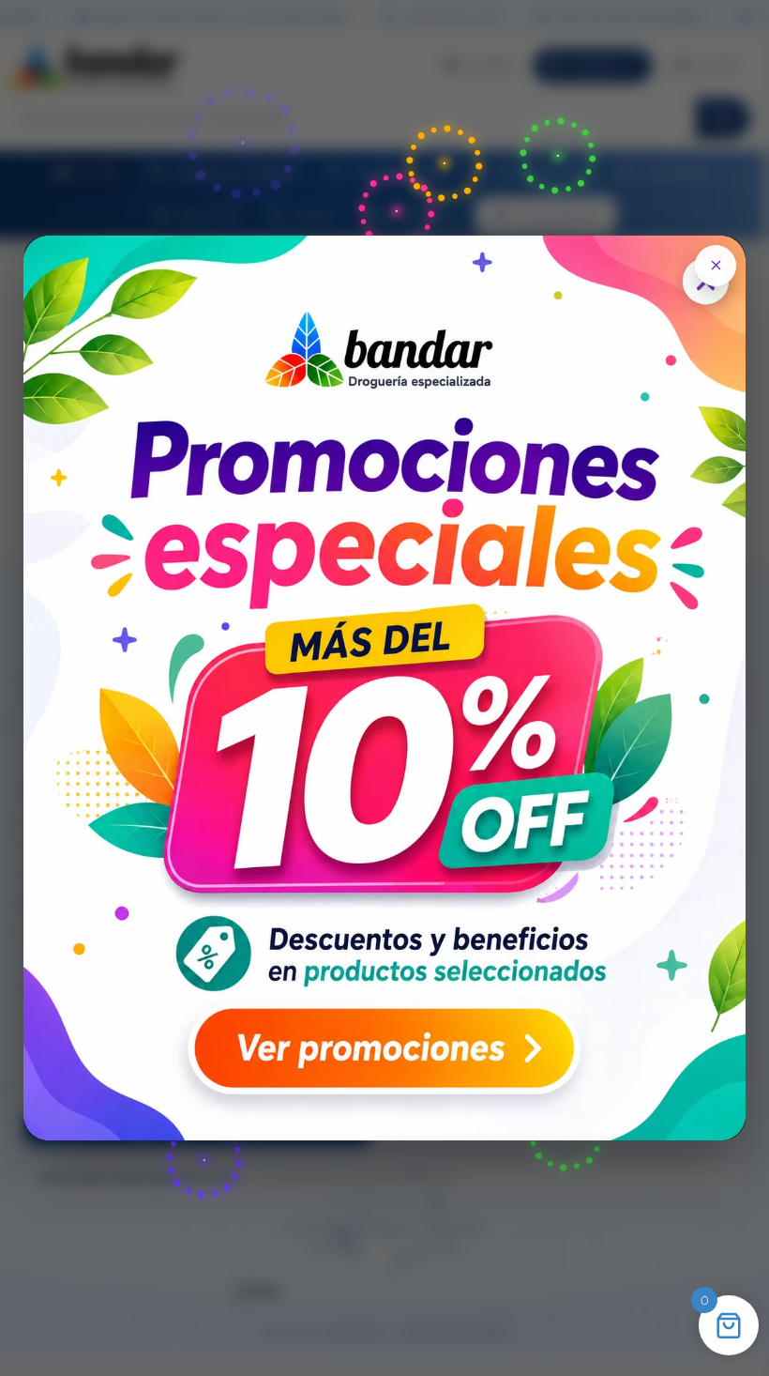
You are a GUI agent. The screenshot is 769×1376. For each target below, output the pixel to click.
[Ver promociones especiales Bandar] (384, 687)
